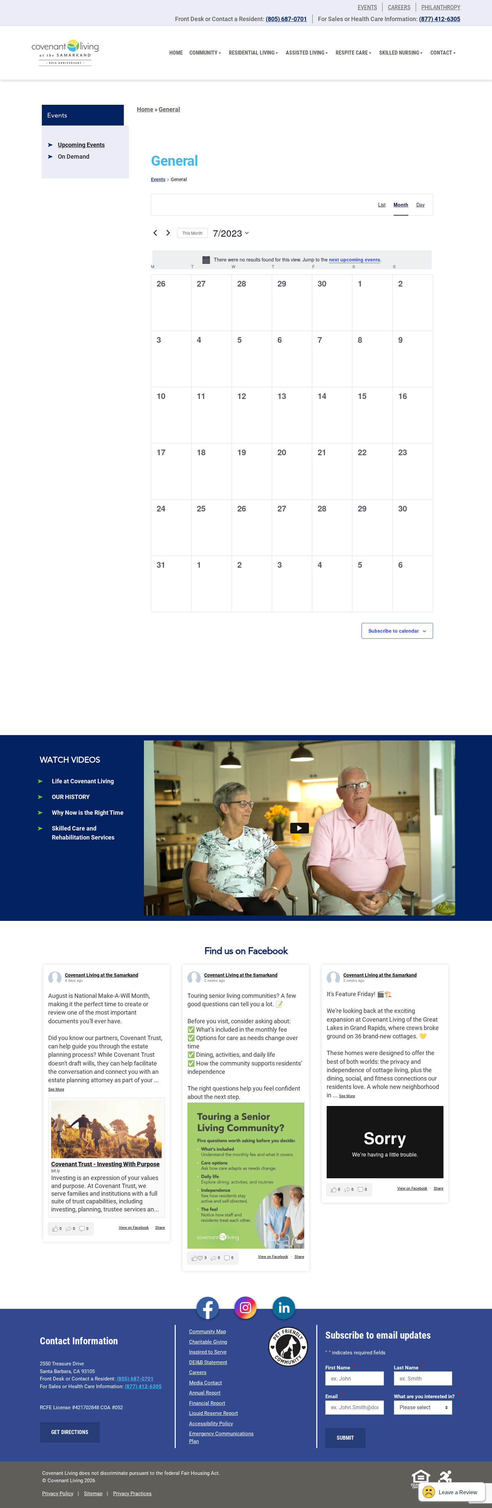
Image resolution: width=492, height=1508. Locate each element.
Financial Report (207, 1403)
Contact (441, 53)
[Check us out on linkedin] (284, 1308)
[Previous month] (155, 233)
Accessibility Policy (211, 1424)
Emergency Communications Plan (221, 1437)
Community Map (207, 1332)
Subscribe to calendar (393, 630)
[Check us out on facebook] (207, 1308)
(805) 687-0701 (286, 18)
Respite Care (352, 53)
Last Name (408, 1367)
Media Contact (205, 1383)
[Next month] (168, 233)
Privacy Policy (57, 1494)
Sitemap (93, 1494)
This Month (192, 233)
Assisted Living (305, 53)
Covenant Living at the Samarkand (101, 975)
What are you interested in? (427, 1396)
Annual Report (205, 1393)
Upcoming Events (81, 144)
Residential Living (251, 53)
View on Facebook (134, 1227)
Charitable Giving (208, 1342)
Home (176, 53)
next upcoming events (354, 259)
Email (334, 1396)
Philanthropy (440, 7)
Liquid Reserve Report (213, 1413)
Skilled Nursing (399, 53)
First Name (340, 1367)
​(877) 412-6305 (439, 18)
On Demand (73, 156)
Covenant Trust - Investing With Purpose (105, 1164)
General (169, 109)
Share (160, 1227)
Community (203, 53)
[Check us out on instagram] (246, 1308)
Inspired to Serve (208, 1352)
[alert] (292, 259)
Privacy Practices (132, 1494)
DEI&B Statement (208, 1362)
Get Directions (69, 1432)
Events (367, 7)
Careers (399, 7)
